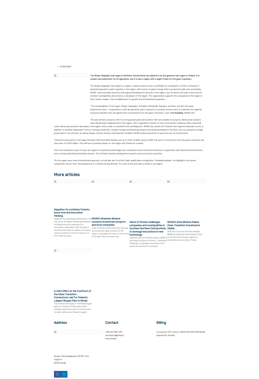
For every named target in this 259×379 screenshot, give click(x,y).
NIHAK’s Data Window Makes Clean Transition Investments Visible (183, 225)
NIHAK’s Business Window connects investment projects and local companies (109, 221)
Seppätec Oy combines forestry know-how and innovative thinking (72, 212)
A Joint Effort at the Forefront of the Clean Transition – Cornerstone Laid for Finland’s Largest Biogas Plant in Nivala (72, 296)
